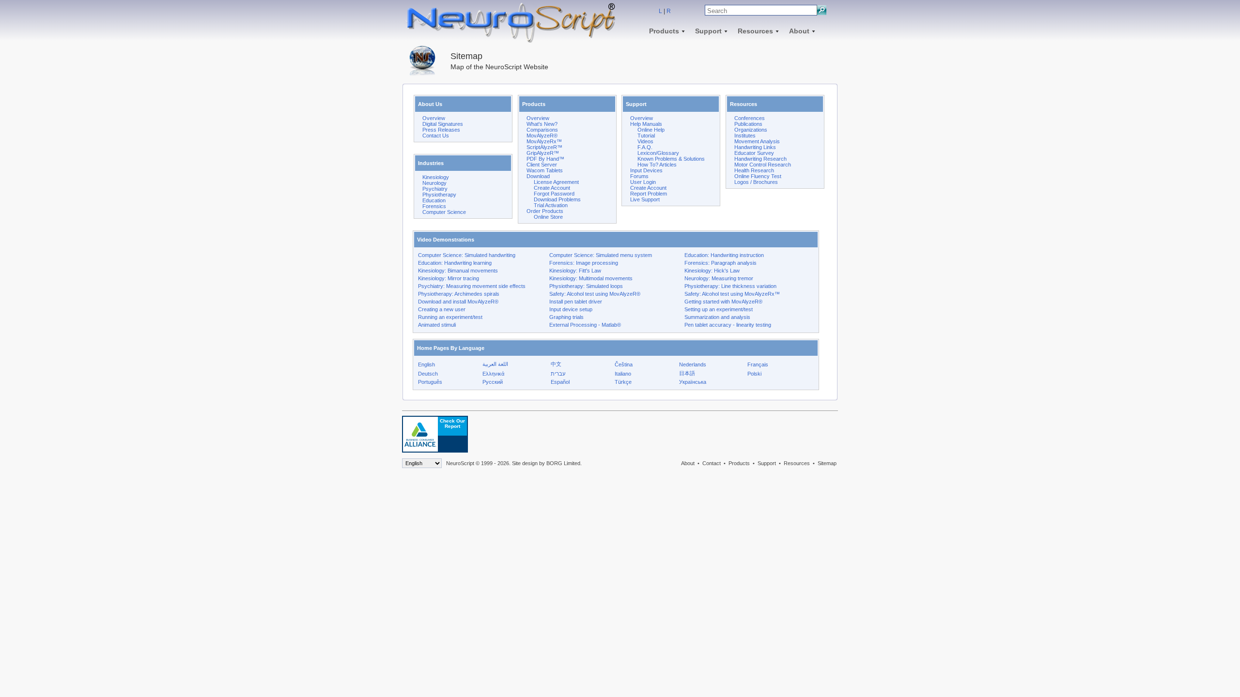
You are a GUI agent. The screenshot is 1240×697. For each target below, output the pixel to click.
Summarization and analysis (717, 317)
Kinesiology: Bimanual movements (458, 270)
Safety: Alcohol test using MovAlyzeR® (594, 294)
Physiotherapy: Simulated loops (586, 286)
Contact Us (435, 135)
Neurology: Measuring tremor (718, 278)
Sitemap (827, 463)
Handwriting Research (760, 159)
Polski (754, 374)
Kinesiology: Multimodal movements (591, 278)
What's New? (542, 124)
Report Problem (648, 194)
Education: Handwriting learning (455, 263)
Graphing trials (566, 317)
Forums (639, 176)
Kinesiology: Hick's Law (712, 270)
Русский (492, 382)
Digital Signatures (442, 124)
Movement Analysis (757, 141)
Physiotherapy (439, 194)
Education (434, 200)
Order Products (545, 211)
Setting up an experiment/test (718, 309)
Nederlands (692, 364)
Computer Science (444, 212)
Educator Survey (754, 153)
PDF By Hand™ (545, 159)
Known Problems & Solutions (671, 159)
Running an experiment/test (450, 317)
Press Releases (441, 130)
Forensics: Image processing (583, 263)
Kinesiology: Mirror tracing (448, 278)
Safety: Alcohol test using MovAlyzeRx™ (732, 294)
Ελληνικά (493, 374)
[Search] (821, 10)
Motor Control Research (762, 164)
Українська (692, 382)
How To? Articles (657, 164)
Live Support (645, 199)
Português (430, 382)
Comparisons (542, 130)
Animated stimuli (437, 325)
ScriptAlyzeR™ (544, 147)
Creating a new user (441, 309)
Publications (748, 124)
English (426, 364)
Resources (755, 31)
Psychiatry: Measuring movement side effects (472, 286)
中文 (556, 364)
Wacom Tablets (545, 170)
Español (560, 382)
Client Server (542, 164)
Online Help (651, 130)
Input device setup (570, 309)
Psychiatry (435, 189)
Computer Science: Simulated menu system (600, 255)
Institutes (745, 135)
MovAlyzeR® (542, 135)
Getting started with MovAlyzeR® (723, 301)
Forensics (434, 206)
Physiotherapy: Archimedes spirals (458, 294)
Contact (711, 463)
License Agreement (556, 182)
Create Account (552, 188)
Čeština (624, 364)
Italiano (623, 374)
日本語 (687, 373)
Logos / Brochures (756, 182)
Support (708, 31)
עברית (558, 374)
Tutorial (646, 135)
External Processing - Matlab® (585, 325)
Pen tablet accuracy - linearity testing (727, 325)
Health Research (754, 170)
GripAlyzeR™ (543, 153)
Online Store (548, 217)
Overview (433, 118)
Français (757, 364)
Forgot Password (554, 194)
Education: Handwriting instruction (724, 255)
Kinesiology (435, 177)
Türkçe (623, 382)
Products (664, 31)
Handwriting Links (755, 147)
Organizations (750, 130)
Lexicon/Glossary (658, 153)
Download (538, 176)
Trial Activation (551, 205)
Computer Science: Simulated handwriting (466, 255)
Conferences (749, 118)
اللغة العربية (495, 364)
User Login (643, 182)
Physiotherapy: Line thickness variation (730, 286)
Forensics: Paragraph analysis (720, 263)
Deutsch (428, 374)
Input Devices (646, 170)
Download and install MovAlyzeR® (458, 301)
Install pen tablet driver (575, 301)
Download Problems (557, 199)
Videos (645, 141)
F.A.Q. (644, 147)
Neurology (434, 183)
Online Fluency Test (757, 176)
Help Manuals (646, 124)
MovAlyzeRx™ (544, 141)
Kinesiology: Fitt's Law (575, 270)
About (799, 31)
